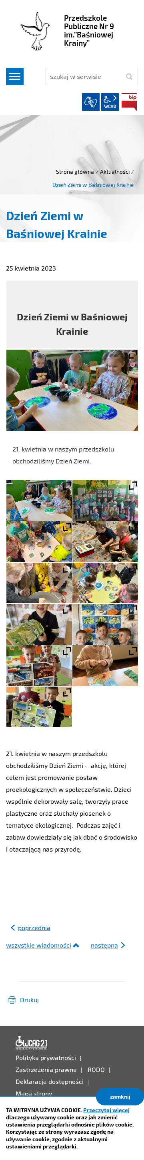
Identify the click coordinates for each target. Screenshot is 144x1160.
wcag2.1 (110, 102)
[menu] (15, 76)
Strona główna (75, 171)
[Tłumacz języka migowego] (91, 102)
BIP (129, 102)
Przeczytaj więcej (106, 1110)
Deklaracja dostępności (32, 1043)
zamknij (120, 1096)
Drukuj (29, 999)
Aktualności (115, 171)
